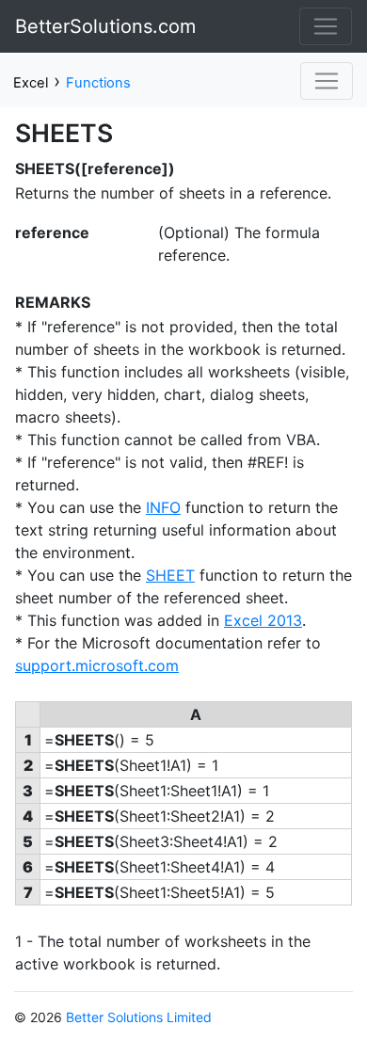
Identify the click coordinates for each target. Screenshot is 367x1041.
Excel (30, 82)
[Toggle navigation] (325, 26)
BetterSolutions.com (105, 26)
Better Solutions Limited (139, 1017)
